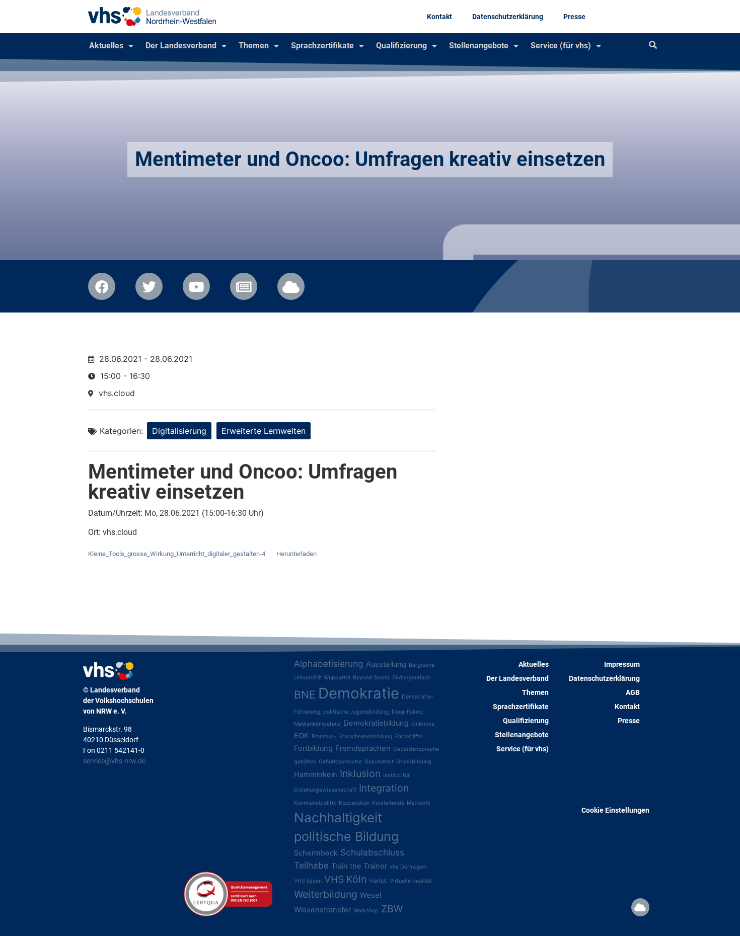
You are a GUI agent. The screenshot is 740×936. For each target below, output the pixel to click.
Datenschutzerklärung (507, 17)
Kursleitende (388, 803)
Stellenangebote (478, 45)
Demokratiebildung (376, 723)
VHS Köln (345, 879)
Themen (254, 45)
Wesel (370, 895)
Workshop (366, 910)
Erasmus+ (324, 736)
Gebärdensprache (416, 749)
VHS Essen (308, 881)
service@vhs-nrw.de (114, 761)
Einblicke (422, 724)
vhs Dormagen (408, 867)
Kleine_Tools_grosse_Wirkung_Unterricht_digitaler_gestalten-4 (176, 554)
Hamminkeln (315, 774)
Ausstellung (386, 664)
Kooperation (354, 803)
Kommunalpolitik (315, 803)
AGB (633, 692)
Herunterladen (296, 554)
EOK (301, 735)
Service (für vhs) (561, 45)
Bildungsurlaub (411, 677)
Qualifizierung (401, 45)
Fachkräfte (408, 736)
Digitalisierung (179, 431)
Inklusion (360, 773)
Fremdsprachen (363, 748)
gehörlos (305, 761)
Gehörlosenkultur (340, 761)
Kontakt (439, 17)
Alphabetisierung (328, 663)
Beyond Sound (371, 677)
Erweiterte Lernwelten (263, 431)
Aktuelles (106, 45)
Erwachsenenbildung (366, 736)
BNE (305, 694)
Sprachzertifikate (322, 45)
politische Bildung (346, 836)
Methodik (418, 803)
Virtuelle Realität (411, 881)
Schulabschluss (372, 852)
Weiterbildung (325, 894)
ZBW (392, 909)
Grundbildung (413, 761)
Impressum (622, 664)
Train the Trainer (359, 866)
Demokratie (358, 693)
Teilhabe (311, 865)
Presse (574, 17)
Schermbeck (316, 852)
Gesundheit (379, 761)
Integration (384, 788)
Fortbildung (313, 748)
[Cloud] (640, 907)
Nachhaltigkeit (338, 817)
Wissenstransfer (322, 909)
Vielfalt (378, 881)
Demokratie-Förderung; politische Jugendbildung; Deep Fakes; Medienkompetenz (363, 710)
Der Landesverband (180, 45)
